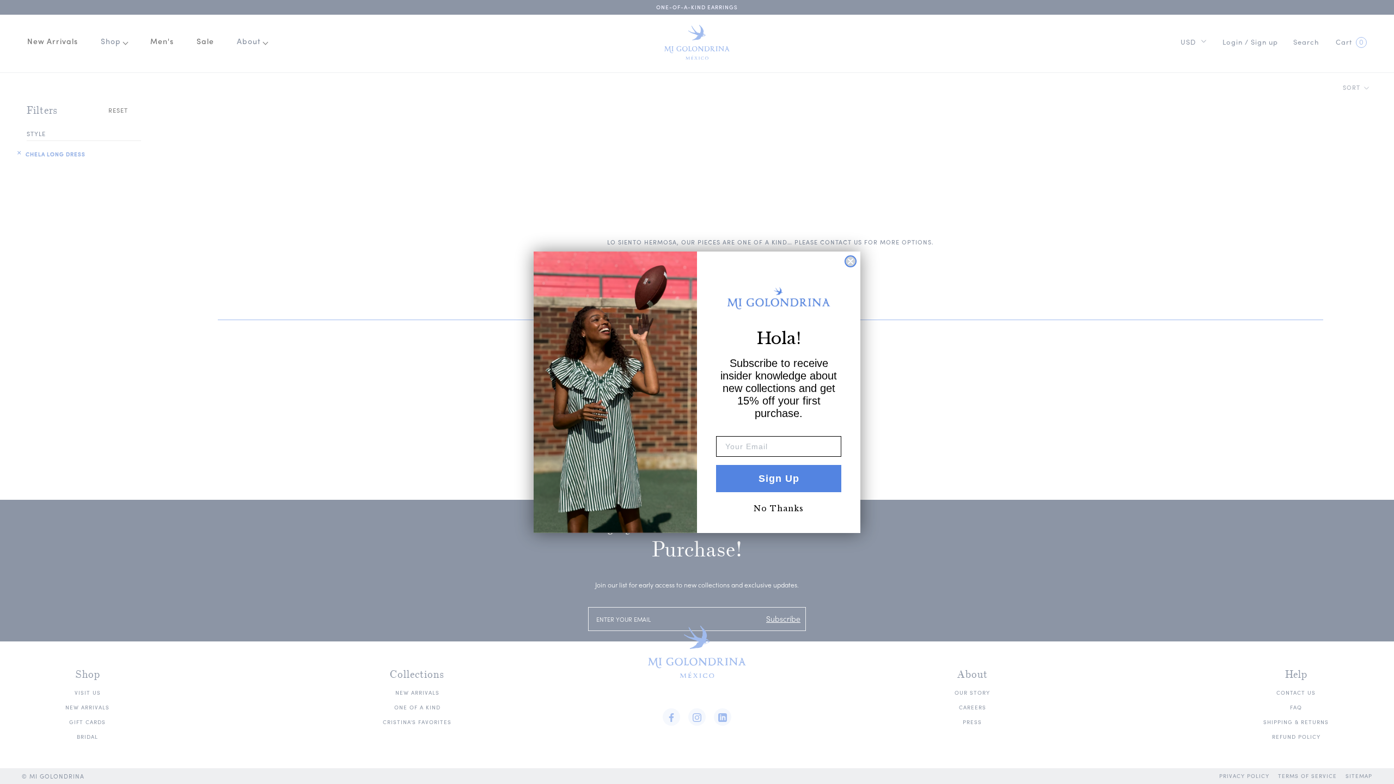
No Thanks (779, 508)
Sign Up (779, 478)
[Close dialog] (850, 261)
